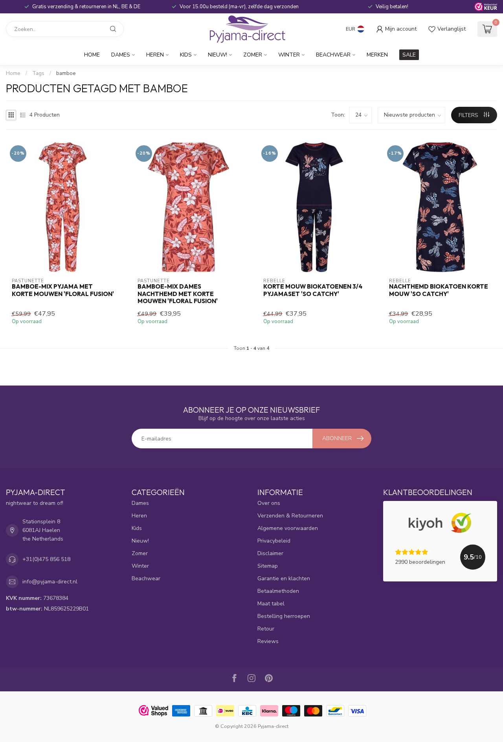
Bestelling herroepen (283, 616)
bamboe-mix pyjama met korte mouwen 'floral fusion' (63, 290)
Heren (155, 54)
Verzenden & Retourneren (290, 515)
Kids (186, 54)
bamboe (66, 73)
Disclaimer (270, 553)
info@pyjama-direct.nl (49, 581)
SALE (409, 54)
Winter (289, 54)
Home (92, 54)
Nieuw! (217, 54)
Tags (38, 73)
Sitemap (267, 566)
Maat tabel (271, 603)
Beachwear (333, 54)
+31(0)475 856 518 (46, 559)
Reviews (268, 641)
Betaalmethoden (278, 591)
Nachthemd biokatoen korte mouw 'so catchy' (438, 290)
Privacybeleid (273, 541)
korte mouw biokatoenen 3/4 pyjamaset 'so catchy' (312, 290)
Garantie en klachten (283, 578)
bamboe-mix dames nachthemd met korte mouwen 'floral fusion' (178, 294)
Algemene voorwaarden (287, 528)
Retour (265, 628)
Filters (469, 115)
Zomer (252, 54)
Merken (377, 54)
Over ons (268, 503)
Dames (120, 54)
